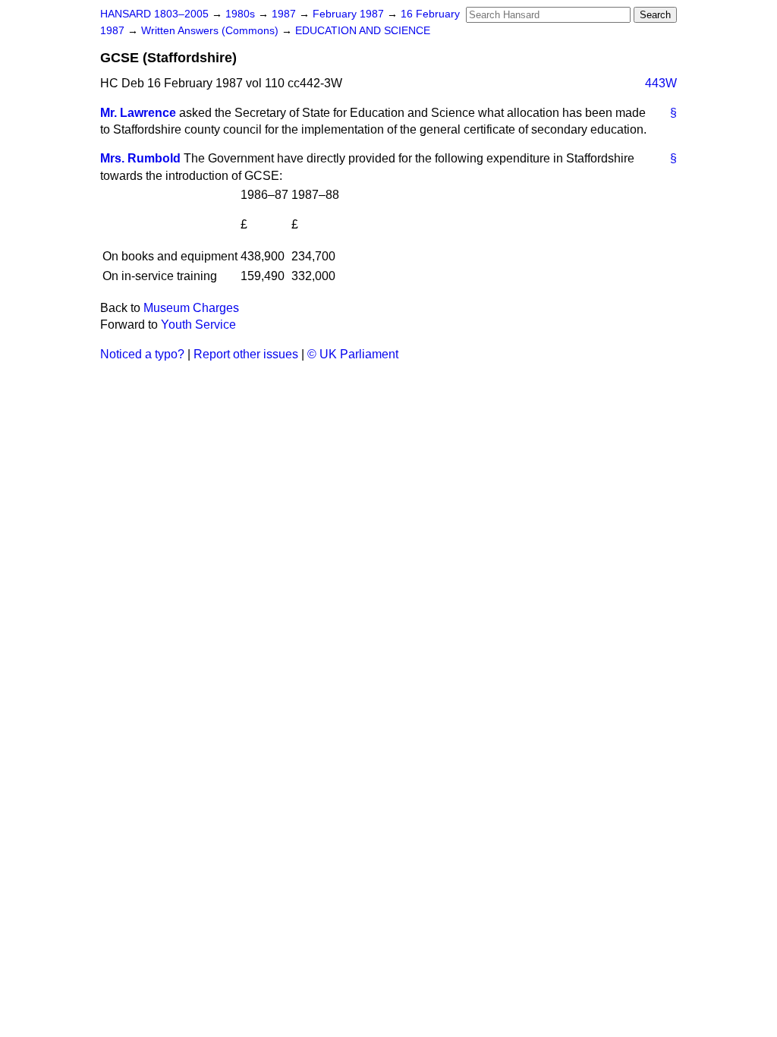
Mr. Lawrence (138, 112)
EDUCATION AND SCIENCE (362, 30)
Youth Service (198, 324)
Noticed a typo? (142, 354)
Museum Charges (191, 307)
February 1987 (350, 14)
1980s (241, 14)
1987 (285, 14)
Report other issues (245, 354)
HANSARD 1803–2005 (154, 14)
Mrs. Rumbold (140, 158)
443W (661, 83)
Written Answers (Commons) (211, 30)
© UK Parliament (352, 354)
